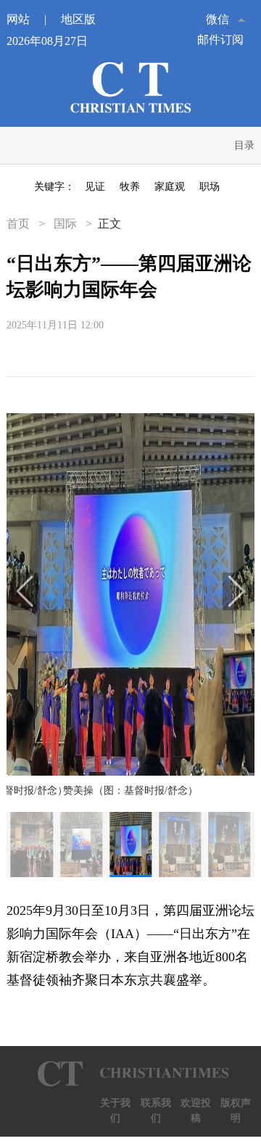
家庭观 (169, 186)
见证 (95, 186)
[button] (24, 591)
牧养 (130, 186)
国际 (65, 223)
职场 (209, 186)
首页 (20, 223)
